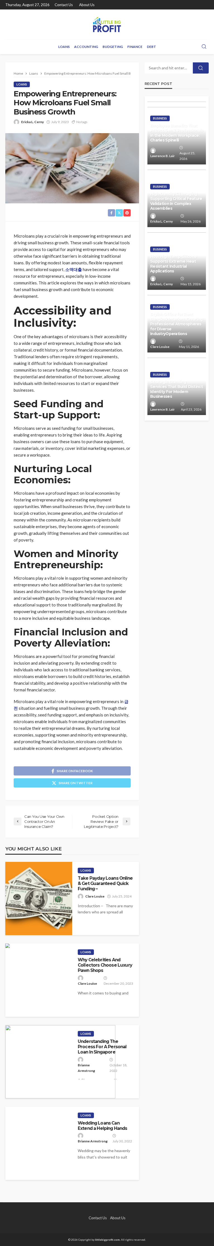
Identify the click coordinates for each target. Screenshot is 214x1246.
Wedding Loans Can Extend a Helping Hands (102, 1125)
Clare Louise (94, 896)
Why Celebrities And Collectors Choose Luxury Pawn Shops (105, 965)
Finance (134, 47)
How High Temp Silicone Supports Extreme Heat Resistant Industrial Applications (173, 264)
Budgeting (113, 47)
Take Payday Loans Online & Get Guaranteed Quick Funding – (105, 884)
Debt (151, 47)
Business (160, 118)
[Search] (204, 47)
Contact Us (64, 5)
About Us (86, 5)
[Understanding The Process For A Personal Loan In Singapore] (60, 1061)
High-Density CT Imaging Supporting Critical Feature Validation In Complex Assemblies (176, 201)
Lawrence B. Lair (162, 156)
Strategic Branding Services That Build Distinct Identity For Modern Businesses (176, 389)
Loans (64, 47)
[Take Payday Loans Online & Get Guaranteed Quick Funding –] (38, 898)
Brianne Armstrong (86, 1068)
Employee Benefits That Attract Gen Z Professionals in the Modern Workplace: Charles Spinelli (176, 133)
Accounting (86, 47)
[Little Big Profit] (107, 24)
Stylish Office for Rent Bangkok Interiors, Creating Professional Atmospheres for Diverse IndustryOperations (176, 324)
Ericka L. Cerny (32, 122)
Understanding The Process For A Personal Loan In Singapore (102, 1047)
